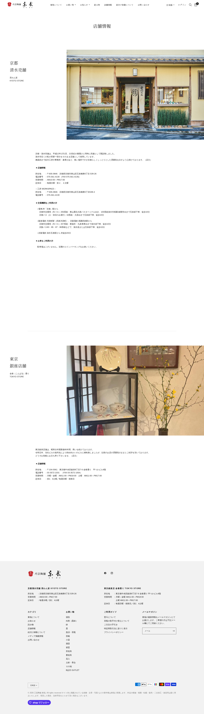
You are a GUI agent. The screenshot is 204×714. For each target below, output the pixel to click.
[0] (195, 5)
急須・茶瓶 (71, 632)
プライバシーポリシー (114, 632)
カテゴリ (32, 612)
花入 (68, 659)
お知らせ (84, 4)
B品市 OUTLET (72, 670)
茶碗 (68, 636)
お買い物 (70, 4)
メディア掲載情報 (35, 636)
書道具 (69, 655)
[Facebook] (107, 573)
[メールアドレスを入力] (173, 631)
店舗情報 (108, 4)
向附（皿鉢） (72, 621)
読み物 (97, 4)
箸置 (68, 647)
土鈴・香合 (71, 662)
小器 (68, 640)
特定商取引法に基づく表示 (115, 628)
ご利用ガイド (110, 612)
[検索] (190, 5)
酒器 (68, 643)
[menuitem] (56, 5)
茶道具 (69, 651)
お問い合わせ (143, 4)
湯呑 (68, 617)
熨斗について (110, 617)
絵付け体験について (125, 4)
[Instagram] (114, 573)
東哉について (56, 4)
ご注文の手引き (111, 624)
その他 (69, 666)
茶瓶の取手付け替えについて (116, 621)
